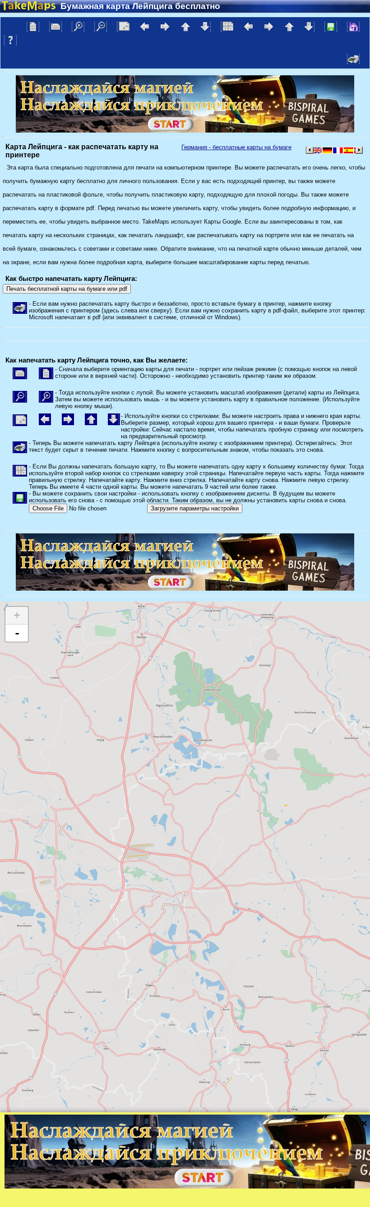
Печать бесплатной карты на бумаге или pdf (66, 288)
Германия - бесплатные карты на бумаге (236, 147)
